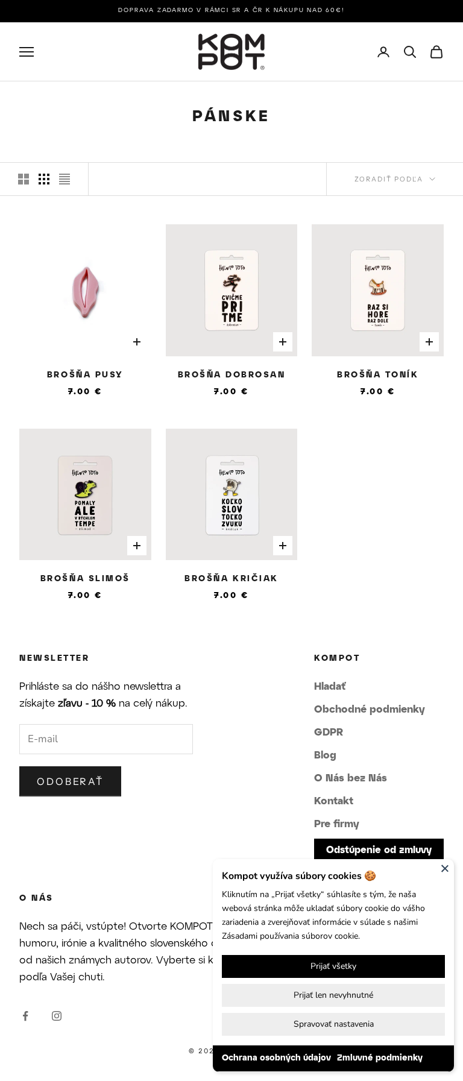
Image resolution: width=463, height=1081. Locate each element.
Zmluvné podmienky (380, 1058)
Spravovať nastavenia (334, 1024)
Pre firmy (336, 824)
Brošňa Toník (377, 375)
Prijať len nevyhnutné (333, 995)
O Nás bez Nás (350, 778)
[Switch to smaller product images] (44, 179)
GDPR (328, 732)
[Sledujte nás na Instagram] (57, 1016)
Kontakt (333, 801)
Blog (325, 755)
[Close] (445, 868)
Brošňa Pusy (85, 375)
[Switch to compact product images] (64, 179)
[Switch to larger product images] (23, 179)
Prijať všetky (333, 966)
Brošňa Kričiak (231, 579)
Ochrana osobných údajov (276, 1058)
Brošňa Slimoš (85, 579)
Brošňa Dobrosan (232, 375)
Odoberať (70, 781)
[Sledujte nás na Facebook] (25, 1016)
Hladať (329, 687)
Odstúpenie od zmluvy (379, 850)
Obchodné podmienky (369, 709)
